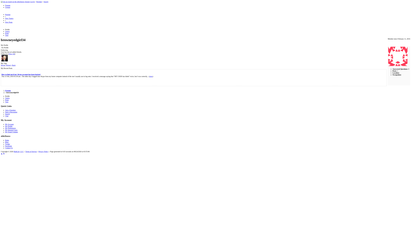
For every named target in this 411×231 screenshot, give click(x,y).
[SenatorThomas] (4, 61)
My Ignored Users (11, 130)
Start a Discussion (11, 112)
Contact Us (9, 148)
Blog (6, 142)
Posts (7, 33)
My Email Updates (11, 132)
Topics (7, 31)
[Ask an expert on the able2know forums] (15, 2)
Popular (7, 15)
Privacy (8, 65)
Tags (6, 35)
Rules (7, 140)
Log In (32, 2)
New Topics (9, 18)
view (151, 76)
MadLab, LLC (19, 152)
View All (12, 54)
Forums (7, 5)
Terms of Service (31, 152)
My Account (9, 124)
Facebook (8, 146)
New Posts (8, 22)
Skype (3, 65)
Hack (14, 65)
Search (46, 2)
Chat (6, 116)
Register (39, 2)
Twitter (7, 144)
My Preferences (10, 128)
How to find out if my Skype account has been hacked (20, 74)
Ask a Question (10, 110)
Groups (7, 7)
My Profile (8, 126)
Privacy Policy (43, 152)
